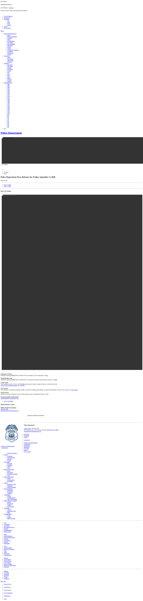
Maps (8, 512)
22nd (8, 96)
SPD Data (10, 45)
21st (8, 97)
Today (9, 57)
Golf (8, 475)
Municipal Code (11, 511)
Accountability (11, 44)
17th (8, 103)
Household (10, 503)
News (8, 35)
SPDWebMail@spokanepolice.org (10, 398)
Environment (10, 506)
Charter (9, 509)
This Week (10, 59)
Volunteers (10, 51)
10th (8, 114)
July (8, 72)
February (9, 79)
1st (8, 127)
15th (8, 106)
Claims (9, 517)
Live (8, 468)
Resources (26, 447)
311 (68, 390)
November (10, 66)
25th (8, 91)
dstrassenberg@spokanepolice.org (9, 410)
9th (8, 115)
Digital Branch (11, 457)
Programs (9, 463)
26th (8, 90)
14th (8, 108)
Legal (8, 515)
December (10, 65)
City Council (27, 451)
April (8, 76)
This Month (10, 60)
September (10, 69)
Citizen (9, 48)
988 (56, 379)
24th (8, 93)
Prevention (10, 42)
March (9, 78)
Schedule (9, 465)
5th (8, 121)
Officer (9, 47)
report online (74, 390)
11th (8, 112)
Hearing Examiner (12, 453)
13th (8, 109)
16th (8, 105)
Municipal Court (11, 484)
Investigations (10, 41)
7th (8, 118)
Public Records (11, 518)
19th (8, 100)
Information (10, 53)
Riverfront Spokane (12, 474)
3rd (8, 124)
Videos (9, 466)
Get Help (9, 38)
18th (8, 102)
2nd (8, 125)
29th (8, 85)
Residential (27, 445)
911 (47, 375)
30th (8, 84)
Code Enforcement (12, 499)
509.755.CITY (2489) (52, 430)
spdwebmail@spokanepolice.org (32, 431)
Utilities (9, 505)
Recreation (10, 472)
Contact (9, 54)
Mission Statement (12, 36)
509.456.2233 (23, 384)
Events (9, 460)
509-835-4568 (4, 409)
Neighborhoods (11, 497)
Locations (9, 456)
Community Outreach (13, 50)
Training (9, 493)
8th (8, 117)
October (9, 68)
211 (47, 394)
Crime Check (27, 428)
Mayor (25, 450)
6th (8, 120)
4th (8, 122)
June (8, 73)
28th (8, 87)
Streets (9, 502)
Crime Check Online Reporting (9, 385)
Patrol (8, 39)
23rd (8, 94)
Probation (9, 486)
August (9, 71)
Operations (10, 490)
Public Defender (11, 487)
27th (8, 88)
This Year (9, 62)
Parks (8, 471)
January (9, 81)
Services (9, 459)
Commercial (27, 444)
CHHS (9, 496)
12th (8, 111)
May (8, 75)
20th (8, 99)
